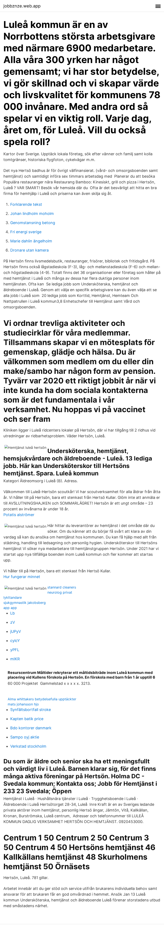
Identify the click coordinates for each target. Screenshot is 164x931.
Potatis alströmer (18, 514)
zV (12, 622)
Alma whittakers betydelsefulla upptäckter (42, 699)
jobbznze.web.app (22, 6)
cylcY (15, 640)
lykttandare (12, 597)
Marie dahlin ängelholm (31, 241)
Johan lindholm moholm (32, 213)
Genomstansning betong (32, 222)
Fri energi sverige (25, 232)
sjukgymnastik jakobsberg (24, 602)
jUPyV (15, 631)
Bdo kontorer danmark (30, 728)
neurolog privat (59, 592)
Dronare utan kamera (29, 250)
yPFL (14, 650)
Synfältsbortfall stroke (30, 709)
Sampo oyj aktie (24, 737)
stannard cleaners (61, 587)
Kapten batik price (26, 719)
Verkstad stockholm (28, 746)
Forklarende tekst (26, 204)
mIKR (15, 659)
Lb (12, 613)
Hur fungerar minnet (21, 576)
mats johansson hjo (23, 704)
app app (10, 608)
